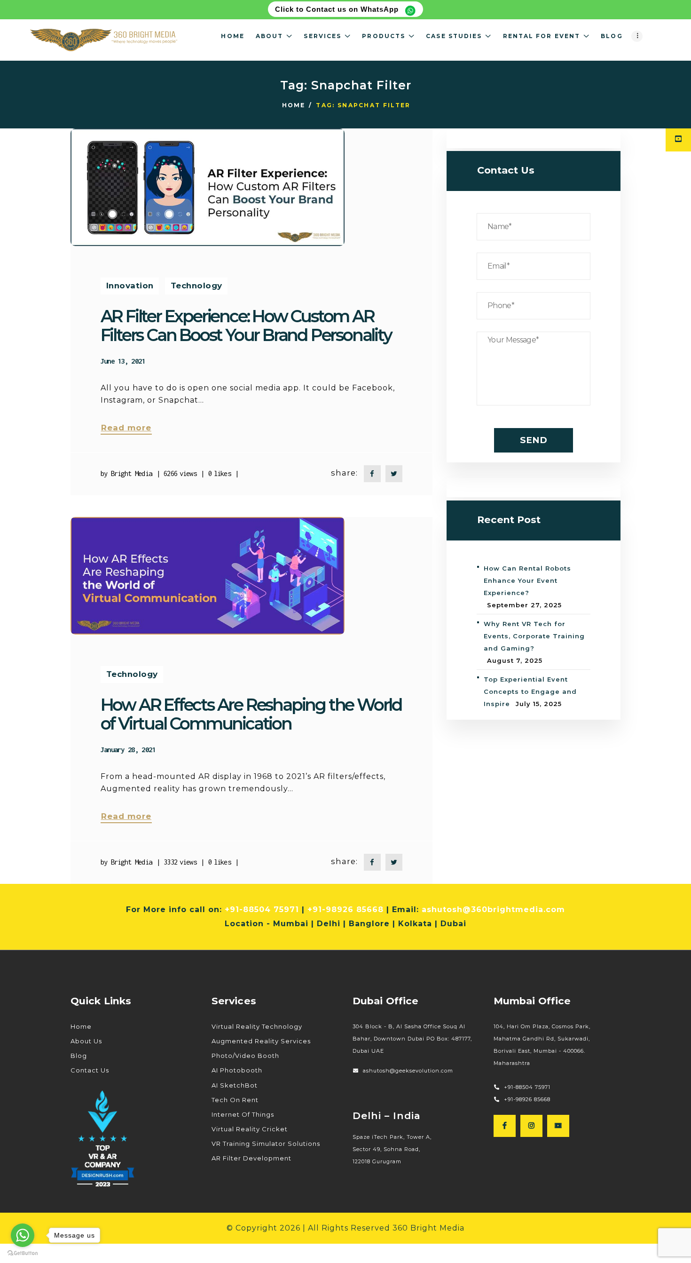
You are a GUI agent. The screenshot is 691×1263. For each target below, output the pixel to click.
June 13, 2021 (123, 361)
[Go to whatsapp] (22, 1235)
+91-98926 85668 (345, 909)
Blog (79, 1055)
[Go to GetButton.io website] (23, 1253)
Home (294, 105)
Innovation (130, 285)
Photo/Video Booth (245, 1055)
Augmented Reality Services (261, 1041)
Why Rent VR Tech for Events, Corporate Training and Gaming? (534, 636)
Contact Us (90, 1070)
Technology (196, 285)
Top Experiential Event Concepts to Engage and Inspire (530, 691)
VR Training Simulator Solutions (266, 1143)
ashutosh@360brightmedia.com (493, 909)
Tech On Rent (235, 1100)
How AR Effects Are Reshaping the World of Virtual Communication (251, 714)
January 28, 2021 (128, 749)
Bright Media (131, 473)
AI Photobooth (237, 1070)
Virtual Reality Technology (257, 1026)
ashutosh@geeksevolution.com (409, 1070)
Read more (126, 427)
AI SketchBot (235, 1085)
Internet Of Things (243, 1114)
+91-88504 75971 (262, 909)
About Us (86, 1041)
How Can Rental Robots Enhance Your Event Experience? (527, 580)
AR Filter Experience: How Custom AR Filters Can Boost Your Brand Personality (246, 325)
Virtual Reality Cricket (250, 1129)
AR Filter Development (251, 1158)
